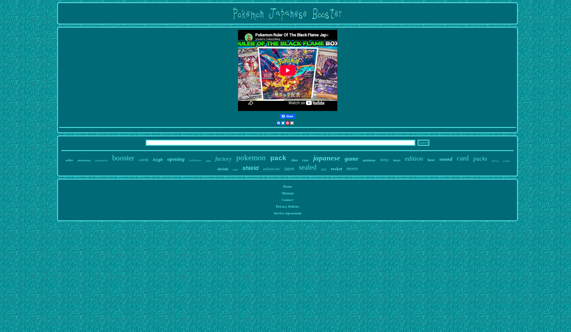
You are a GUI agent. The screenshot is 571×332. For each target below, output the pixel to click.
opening (176, 159)
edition (414, 158)
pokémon (369, 160)
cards (144, 159)
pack (278, 158)
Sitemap (288, 193)
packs (480, 158)
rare (305, 160)
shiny (384, 159)
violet (208, 161)
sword (445, 159)
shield (250, 168)
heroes (495, 161)
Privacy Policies (287, 206)
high (158, 160)
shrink (222, 169)
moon (352, 168)
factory (223, 159)
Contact (287, 200)
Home (287, 186)
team (235, 169)
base (431, 160)
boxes (396, 160)
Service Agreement (287, 213)
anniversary (84, 160)
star (323, 169)
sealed (308, 167)
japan (289, 168)
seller (69, 160)
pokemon (251, 157)
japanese (326, 158)
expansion (101, 160)
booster (123, 158)
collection (195, 160)
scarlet (506, 161)
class (294, 160)
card (463, 158)
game (351, 158)
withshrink (271, 169)
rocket (336, 168)
